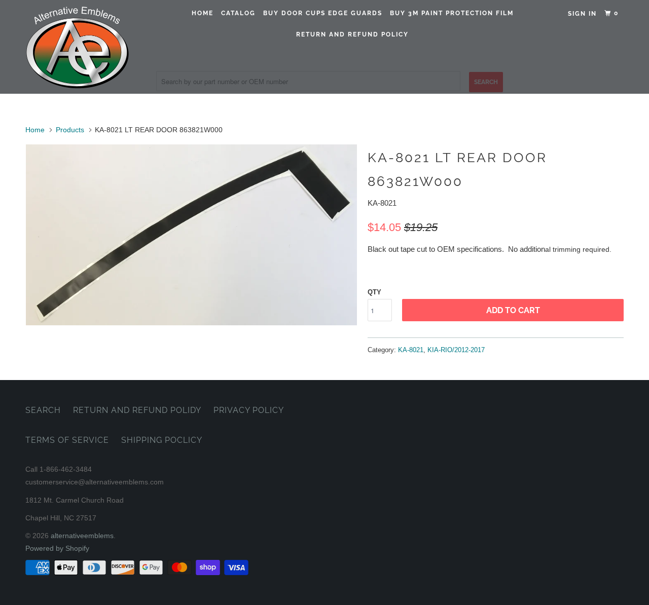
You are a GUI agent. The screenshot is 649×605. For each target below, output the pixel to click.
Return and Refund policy (352, 34)
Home (202, 13)
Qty (374, 292)
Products (70, 130)
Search (43, 410)
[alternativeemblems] (77, 47)
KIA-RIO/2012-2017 (456, 350)
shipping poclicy (161, 440)
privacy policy (248, 410)
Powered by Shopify (57, 548)
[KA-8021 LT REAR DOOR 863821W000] (191, 235)
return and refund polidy (137, 410)
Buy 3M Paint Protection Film (452, 13)
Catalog (238, 13)
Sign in (582, 13)
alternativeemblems (82, 536)
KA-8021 (410, 350)
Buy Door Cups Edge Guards (322, 13)
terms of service (67, 440)
